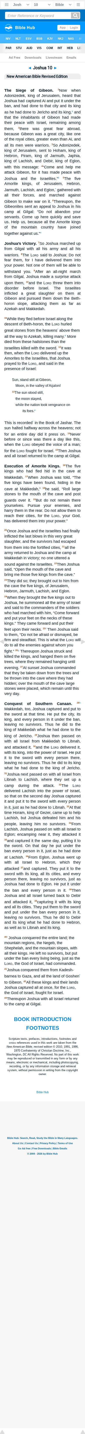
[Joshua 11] (79, 651)
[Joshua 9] (5, 651)
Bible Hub (42, 1092)
